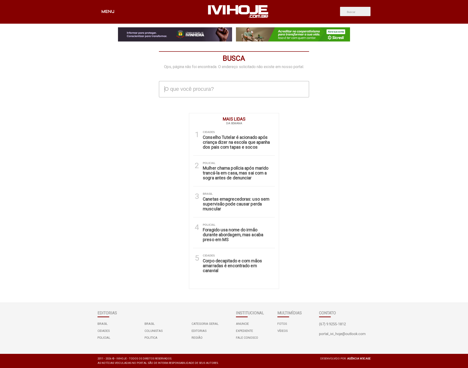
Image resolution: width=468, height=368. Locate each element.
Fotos (282, 324)
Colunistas (154, 331)
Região (197, 337)
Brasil (103, 324)
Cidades (104, 331)
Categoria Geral (205, 324)
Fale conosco (247, 337)
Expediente (244, 331)
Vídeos (282, 331)
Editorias (199, 331)
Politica (151, 337)
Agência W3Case (358, 358)
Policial (104, 337)
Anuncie (242, 324)
